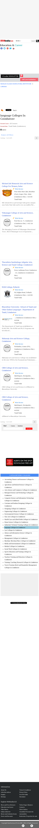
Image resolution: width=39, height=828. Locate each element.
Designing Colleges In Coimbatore (15, 509)
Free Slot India (23, 794)
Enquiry (3, 794)
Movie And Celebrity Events (9, 814)
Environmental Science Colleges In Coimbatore (19, 514)
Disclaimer (22, 797)
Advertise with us (6, 792)
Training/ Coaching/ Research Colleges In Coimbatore (21, 562)
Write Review (18, 189)
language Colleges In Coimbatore (15, 527)
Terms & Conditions (25, 790)
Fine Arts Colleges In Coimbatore (15, 517)
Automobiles (23, 814)
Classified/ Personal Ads (26, 812)
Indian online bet (5, 812)
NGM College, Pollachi (11, 287)
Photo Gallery (23, 809)
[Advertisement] (19, 19)
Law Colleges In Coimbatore (13, 530)
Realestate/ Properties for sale (28, 816)
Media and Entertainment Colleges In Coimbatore (20, 543)
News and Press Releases (8, 805)
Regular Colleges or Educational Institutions (16, 84)
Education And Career (7, 807)
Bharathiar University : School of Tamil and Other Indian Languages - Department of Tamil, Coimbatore (19, 309)
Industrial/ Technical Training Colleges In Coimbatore (21, 525)
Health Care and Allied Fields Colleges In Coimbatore (21, 519)
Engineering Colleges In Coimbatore (16, 511)
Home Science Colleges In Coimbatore (16, 522)
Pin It (14, 110)
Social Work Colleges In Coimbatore (16, 549)
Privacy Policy (23, 792)
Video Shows (4, 809)
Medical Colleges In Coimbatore (14, 546)
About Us (3, 790)
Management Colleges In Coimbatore (16, 538)
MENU (4, 130)
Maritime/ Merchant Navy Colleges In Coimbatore (20, 541)
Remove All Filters (7, 135)
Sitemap (3, 797)
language (4, 86)
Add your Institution (29, 79)
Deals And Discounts (7, 816)
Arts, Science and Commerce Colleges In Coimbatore (21, 490)
